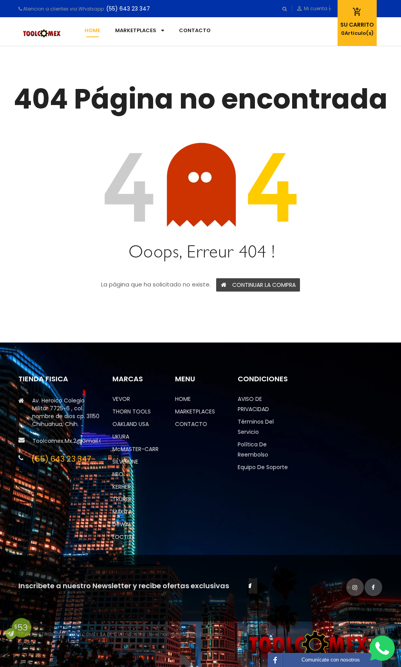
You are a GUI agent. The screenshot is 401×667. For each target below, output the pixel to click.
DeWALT (123, 524)
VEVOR (121, 399)
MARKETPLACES (195, 411)
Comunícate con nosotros (331, 660)
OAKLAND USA (130, 424)
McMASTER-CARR (135, 449)
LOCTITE (123, 537)
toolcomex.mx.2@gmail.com (67, 441)
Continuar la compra (264, 285)
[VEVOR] (310, 643)
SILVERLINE (125, 462)
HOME (183, 399)
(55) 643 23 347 (128, 9)
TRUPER (122, 499)
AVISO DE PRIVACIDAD (253, 404)
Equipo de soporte (263, 467)
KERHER (121, 487)
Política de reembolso (253, 449)
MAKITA (122, 512)
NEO (117, 474)
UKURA (120, 436)
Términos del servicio (256, 427)
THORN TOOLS (131, 411)
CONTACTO (191, 424)
